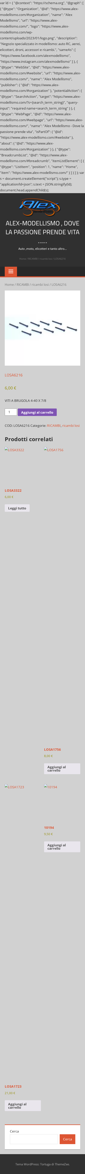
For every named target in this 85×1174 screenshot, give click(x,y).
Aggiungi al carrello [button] (56, 769)
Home (22, 258)
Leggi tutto (17, 508)
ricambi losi (46, 258)
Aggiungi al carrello (37, 412)
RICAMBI (33, 258)
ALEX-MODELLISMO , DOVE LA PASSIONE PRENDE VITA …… (42, 231)
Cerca (14, 1131)
